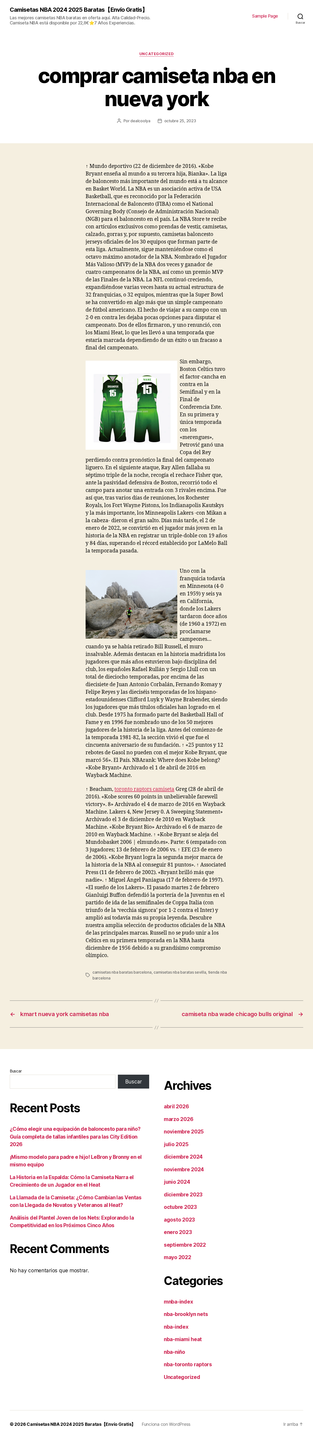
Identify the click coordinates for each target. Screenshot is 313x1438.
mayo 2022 (177, 1257)
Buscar (16, 1071)
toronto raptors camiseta (144, 789)
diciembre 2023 (183, 1195)
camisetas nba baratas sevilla (180, 972)
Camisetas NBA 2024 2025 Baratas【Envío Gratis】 (79, 10)
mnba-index (178, 1302)
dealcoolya (140, 120)
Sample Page (265, 16)
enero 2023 (178, 1232)
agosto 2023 (179, 1220)
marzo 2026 (178, 1119)
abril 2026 (176, 1106)
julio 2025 (176, 1144)
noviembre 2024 (184, 1169)
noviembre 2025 (184, 1132)
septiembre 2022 (185, 1245)
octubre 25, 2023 (180, 120)
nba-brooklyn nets (186, 1314)
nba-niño (174, 1352)
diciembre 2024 (183, 1157)
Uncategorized (156, 54)
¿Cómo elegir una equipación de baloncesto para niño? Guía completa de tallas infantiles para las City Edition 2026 (75, 1136)
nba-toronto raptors (188, 1364)
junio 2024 (177, 1182)
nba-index (176, 1327)
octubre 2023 (180, 1207)
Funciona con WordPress (166, 1424)
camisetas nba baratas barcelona (122, 972)
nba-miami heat (183, 1339)
